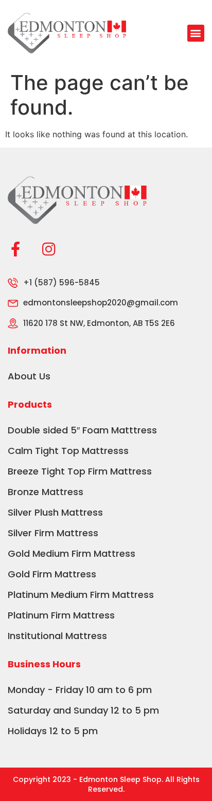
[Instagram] (48, 249)
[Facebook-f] (15, 249)
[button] (195, 33)
